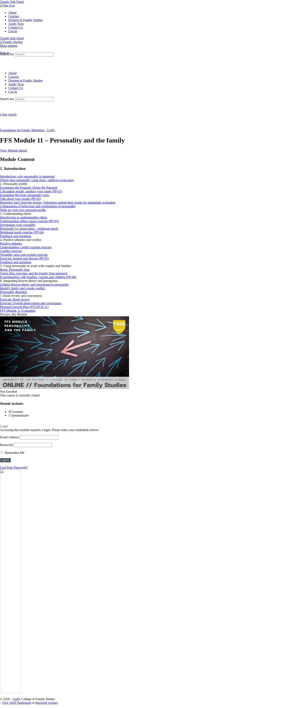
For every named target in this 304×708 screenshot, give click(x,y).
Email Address (9, 437)
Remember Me (14, 452)
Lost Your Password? (14, 467)
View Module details (13, 150)
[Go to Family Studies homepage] (11, 42)
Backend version (46, 702)
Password (6, 445)
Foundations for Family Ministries (22, 130)
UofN (51, 130)
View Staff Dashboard (16, 702)
